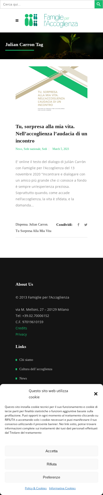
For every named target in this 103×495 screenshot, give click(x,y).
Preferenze (51, 477)
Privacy (21, 334)
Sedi (44, 149)
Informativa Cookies (62, 488)
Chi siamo (26, 360)
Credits (21, 328)
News (19, 149)
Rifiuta (52, 464)
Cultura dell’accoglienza (35, 369)
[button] (95, 393)
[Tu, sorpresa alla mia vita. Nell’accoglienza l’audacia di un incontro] (51, 90)
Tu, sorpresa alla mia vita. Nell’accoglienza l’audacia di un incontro (51, 133)
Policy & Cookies (36, 488)
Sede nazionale (32, 149)
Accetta (51, 451)
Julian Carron (38, 224)
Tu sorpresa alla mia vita (33, 231)
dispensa (22, 224)
